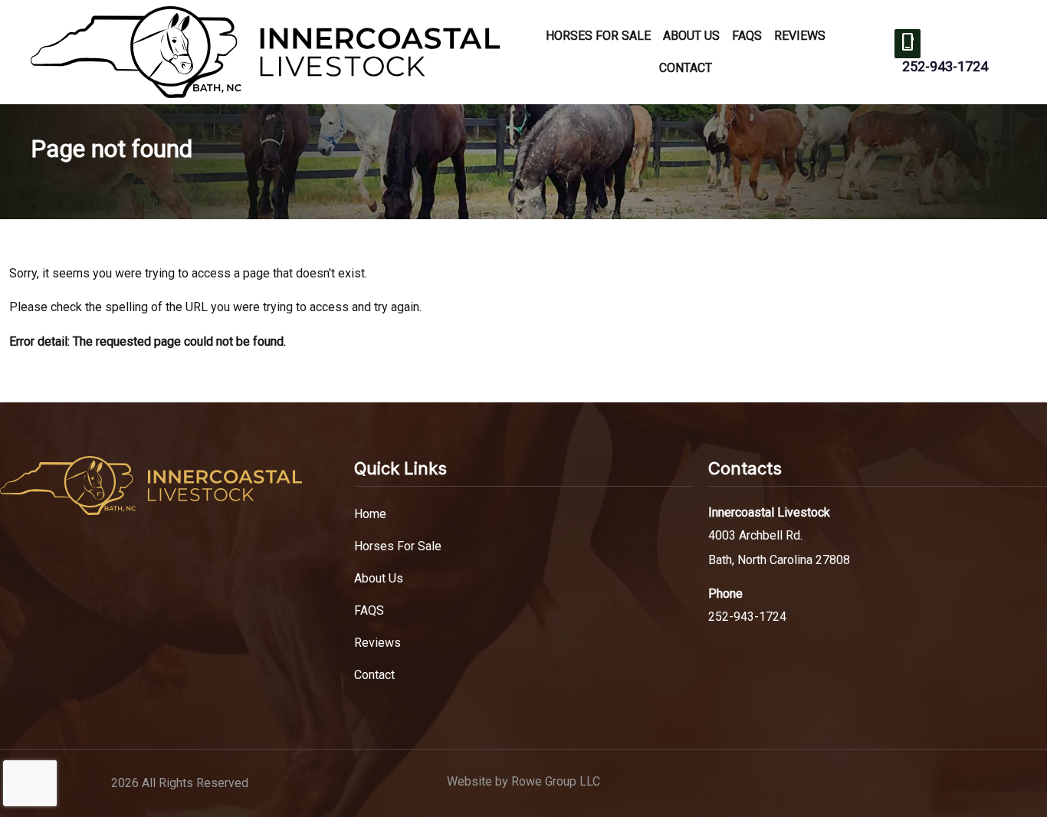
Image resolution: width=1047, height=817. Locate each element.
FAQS (747, 35)
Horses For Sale (598, 35)
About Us (691, 35)
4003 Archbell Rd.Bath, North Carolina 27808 (779, 547)
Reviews (799, 35)
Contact (685, 68)
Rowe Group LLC (555, 781)
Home (370, 514)
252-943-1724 (945, 66)
